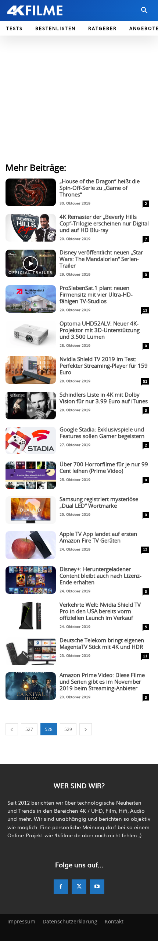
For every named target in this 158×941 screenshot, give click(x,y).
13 (145, 310)
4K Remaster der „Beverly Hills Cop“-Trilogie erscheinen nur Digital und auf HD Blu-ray (104, 223)
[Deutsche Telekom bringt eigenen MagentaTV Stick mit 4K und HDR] (31, 651)
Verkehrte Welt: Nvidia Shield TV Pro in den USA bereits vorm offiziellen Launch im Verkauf (100, 611)
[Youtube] (97, 886)
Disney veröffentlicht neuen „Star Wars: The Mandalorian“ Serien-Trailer (101, 259)
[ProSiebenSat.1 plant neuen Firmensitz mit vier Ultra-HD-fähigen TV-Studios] (31, 299)
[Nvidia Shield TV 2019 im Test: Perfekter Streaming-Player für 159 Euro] (31, 370)
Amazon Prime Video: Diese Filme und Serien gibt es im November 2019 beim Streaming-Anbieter (102, 682)
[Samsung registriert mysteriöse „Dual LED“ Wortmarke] (31, 510)
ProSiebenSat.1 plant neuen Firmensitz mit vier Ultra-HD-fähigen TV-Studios (96, 295)
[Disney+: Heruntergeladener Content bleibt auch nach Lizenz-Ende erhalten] (31, 580)
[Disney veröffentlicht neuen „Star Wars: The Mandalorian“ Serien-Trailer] (31, 263)
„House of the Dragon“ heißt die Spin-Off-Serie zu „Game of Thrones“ (100, 188)
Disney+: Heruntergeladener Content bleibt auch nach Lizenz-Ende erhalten (100, 576)
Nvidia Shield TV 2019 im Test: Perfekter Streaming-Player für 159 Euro (104, 366)
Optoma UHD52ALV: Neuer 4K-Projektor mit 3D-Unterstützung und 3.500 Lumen (100, 330)
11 (145, 655)
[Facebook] (61, 886)
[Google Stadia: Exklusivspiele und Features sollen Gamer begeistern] (31, 440)
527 (29, 729)
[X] (79, 886)
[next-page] (85, 729)
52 (145, 381)
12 (145, 549)
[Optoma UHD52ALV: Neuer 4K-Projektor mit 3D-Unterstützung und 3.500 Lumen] (31, 334)
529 (68, 729)
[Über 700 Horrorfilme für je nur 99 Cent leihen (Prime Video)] (31, 475)
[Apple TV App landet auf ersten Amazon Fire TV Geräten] (31, 545)
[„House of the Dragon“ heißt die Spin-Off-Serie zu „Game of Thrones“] (31, 192)
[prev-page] (12, 729)
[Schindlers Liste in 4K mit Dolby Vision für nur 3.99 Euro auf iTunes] (31, 405)
